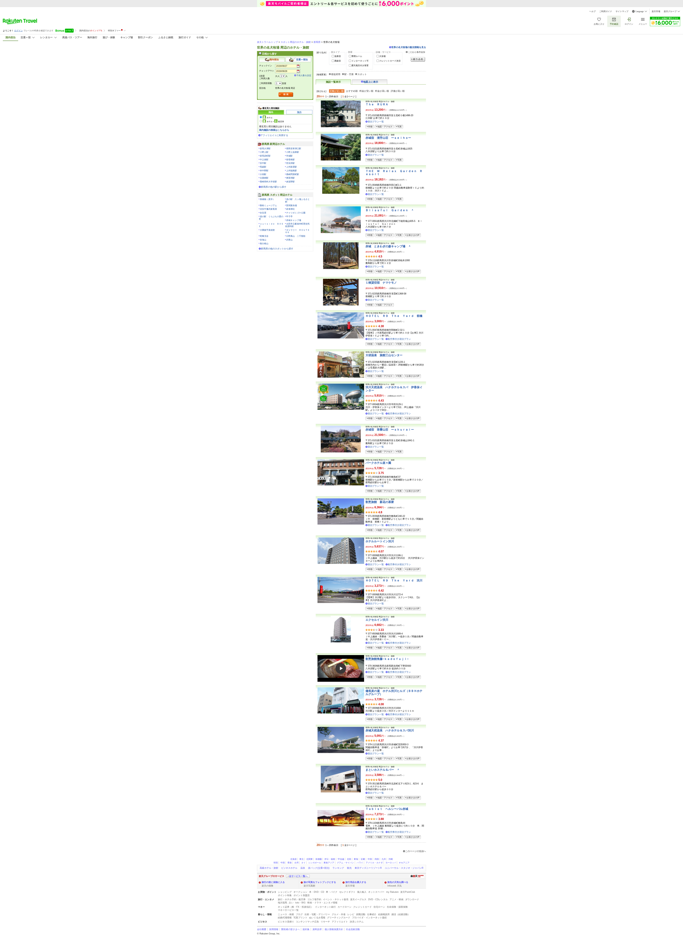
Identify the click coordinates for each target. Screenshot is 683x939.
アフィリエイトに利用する (274, 135)
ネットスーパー (376, 892)
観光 (349, 868)
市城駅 (289, 156)
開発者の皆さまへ (290, 929)
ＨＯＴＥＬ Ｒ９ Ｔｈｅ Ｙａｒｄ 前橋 (394, 315)
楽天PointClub (407, 892)
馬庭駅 (263, 167)
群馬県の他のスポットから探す (277, 248)
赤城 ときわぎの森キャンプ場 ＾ (388, 246)
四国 (377, 859)
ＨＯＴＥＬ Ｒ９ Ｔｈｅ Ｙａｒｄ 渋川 (394, 580)
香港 (289, 862)
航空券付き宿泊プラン (399, 339)
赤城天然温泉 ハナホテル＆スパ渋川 (390, 730)
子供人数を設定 (303, 75)
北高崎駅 (264, 178)
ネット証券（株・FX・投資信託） (295, 907)
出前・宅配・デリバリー (317, 914)
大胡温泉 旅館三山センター (384, 355)
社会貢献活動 (353, 929)
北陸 (349, 859)
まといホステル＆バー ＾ (383, 769)
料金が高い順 (382, 91)
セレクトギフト (347, 892)
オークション (300, 892)
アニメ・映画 (396, 899)
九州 (384, 859)
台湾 (296, 862)
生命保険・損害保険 (397, 907)
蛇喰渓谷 (264, 236)
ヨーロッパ (390, 862)
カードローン (344, 907)
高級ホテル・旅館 (269, 868)
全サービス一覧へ (298, 876)
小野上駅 (264, 152)
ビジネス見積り (286, 921)
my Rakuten (392, 892)
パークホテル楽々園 (378, 462)
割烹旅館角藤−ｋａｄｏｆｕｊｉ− (387, 658)
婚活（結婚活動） (400, 914)
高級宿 (337, 61)
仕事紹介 (371, 914)
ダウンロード (412, 899)
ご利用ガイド (605, 11)
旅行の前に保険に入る (273, 882)
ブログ (299, 914)
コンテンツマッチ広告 (307, 921)
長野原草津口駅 (293, 148)
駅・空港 (349, 74)
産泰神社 (290, 209)
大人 (277, 76)
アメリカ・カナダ (374, 862)
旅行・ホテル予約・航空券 (292, 899)
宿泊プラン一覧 (376, 121)
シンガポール (314, 862)
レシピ (350, 914)
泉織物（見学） (267, 199)
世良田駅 (290, 163)
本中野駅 (264, 170)
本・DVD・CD (316, 892)
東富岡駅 (290, 178)
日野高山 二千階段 (295, 236)
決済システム (357, 921)
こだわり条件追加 (416, 52)
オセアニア (404, 862)
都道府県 (335, 74)
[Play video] (340, 668)
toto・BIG (300, 902)
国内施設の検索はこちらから (274, 130)
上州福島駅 (291, 170)
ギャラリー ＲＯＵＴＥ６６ (297, 231)
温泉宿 (337, 56)
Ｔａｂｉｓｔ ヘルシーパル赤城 (387, 808)
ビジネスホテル (289, 868)
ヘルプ (592, 11)
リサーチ (325, 921)
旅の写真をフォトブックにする (320, 882)
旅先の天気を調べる (397, 882)
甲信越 (341, 859)
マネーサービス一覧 (288, 910)
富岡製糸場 (291, 205)
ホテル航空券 (275, 121)
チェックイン (265, 65)
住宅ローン (379, 907)
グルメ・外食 (339, 914)
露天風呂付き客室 (360, 65)
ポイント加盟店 (301, 895)
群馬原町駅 (265, 156)
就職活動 (360, 914)
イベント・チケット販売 (335, 899)
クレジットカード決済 (390, 61)
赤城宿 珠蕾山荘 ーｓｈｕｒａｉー (390, 429)
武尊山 (289, 240)
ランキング (338, 868)
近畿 (363, 859)
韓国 (276, 862)
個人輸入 (361, 892)
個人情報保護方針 (334, 929)
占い (291, 902)
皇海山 (263, 240)
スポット (362, 74)
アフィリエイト (340, 921)
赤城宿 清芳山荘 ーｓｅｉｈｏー (388, 137)
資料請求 (317, 929)
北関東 (309, 859)
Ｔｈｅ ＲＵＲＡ (377, 104)
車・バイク (331, 892)
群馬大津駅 (265, 148)
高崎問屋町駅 (292, 174)
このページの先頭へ (415, 851)
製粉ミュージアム (268, 205)
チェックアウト (266, 71)
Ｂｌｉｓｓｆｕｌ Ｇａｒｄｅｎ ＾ (390, 210)
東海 (356, 859)
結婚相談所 (384, 914)
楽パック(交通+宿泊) (318, 868)
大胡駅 (263, 174)
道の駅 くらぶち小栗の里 (271, 217)
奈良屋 (263, 213)
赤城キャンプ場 (293, 220)
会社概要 (261, 929)
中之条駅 (264, 159)
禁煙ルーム (356, 56)
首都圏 (318, 859)
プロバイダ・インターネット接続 (369, 917)
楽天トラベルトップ (267, 42)
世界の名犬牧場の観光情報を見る (408, 47)
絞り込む (418, 59)
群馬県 (317, 42)
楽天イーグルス (358, 899)
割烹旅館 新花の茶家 (380, 501)
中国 (370, 859)
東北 (301, 859)
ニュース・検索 (286, 914)
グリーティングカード (338, 917)
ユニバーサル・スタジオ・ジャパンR (404, 868)
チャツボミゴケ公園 (295, 213)
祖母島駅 (290, 159)
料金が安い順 (366, 91)
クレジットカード (362, 907)
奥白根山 (264, 243)
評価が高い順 (398, 91)
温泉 (302, 868)
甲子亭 (289, 216)
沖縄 (390, 859)
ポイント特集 (285, 895)
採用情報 (273, 929)
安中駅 (263, 163)
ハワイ (360, 862)
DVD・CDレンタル (378, 899)
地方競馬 (282, 902)
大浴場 (382, 56)
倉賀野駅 (290, 181)
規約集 (306, 929)
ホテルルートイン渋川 (380, 541)
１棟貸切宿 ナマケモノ (381, 282)
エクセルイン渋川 (377, 619)
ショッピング (285, 892)
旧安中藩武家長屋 (268, 209)
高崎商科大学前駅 (268, 181)
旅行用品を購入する (355, 882)
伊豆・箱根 (329, 859)
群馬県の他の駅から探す (273, 187)
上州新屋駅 (291, 167)
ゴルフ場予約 (314, 899)
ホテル (269, 118)
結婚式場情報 (285, 917)
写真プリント (300, 917)
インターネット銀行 (325, 907)
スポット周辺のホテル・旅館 (296, 42)
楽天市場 (656, 11)
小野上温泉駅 (292, 152)
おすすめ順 (352, 91)
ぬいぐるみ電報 (317, 917)
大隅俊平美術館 (267, 230)
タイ (303, 862)
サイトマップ (622, 11)
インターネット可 (360, 61)
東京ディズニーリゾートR (368, 868)
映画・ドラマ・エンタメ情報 (322, 902)
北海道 (293, 859)
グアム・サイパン (345, 862)
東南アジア (329, 862)
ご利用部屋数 (265, 83)
